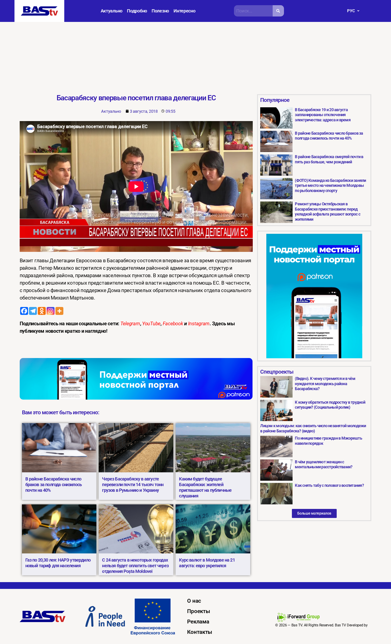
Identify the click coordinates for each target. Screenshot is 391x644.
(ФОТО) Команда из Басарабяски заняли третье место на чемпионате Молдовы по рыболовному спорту (330, 185)
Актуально (112, 11)
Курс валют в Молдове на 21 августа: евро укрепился (207, 562)
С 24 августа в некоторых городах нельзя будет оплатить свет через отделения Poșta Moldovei (135, 565)
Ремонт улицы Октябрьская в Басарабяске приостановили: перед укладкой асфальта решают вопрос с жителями (327, 211)
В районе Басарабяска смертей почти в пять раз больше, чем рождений (329, 159)
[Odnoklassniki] (42, 311)
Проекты (198, 611)
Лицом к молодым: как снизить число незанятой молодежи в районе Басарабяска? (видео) (313, 428)
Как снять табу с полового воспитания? (329, 485)
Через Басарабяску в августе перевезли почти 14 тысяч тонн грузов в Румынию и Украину (132, 484)
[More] (59, 311)
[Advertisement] (195, 55)
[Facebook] (24, 311)
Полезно (160, 11)
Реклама (198, 621)
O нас (194, 601)
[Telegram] (33, 311)
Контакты (199, 632)
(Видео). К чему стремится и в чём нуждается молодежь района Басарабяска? (325, 383)
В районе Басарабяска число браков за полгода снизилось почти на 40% (53, 484)
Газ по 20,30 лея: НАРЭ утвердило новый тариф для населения (58, 562)
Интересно (185, 11)
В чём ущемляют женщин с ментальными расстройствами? (323, 464)
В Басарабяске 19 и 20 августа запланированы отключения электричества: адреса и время (322, 114)
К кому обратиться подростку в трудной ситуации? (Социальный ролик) (330, 405)
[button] (353, 11)
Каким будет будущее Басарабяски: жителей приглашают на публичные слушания (205, 487)
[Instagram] (51, 311)
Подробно (137, 11)
